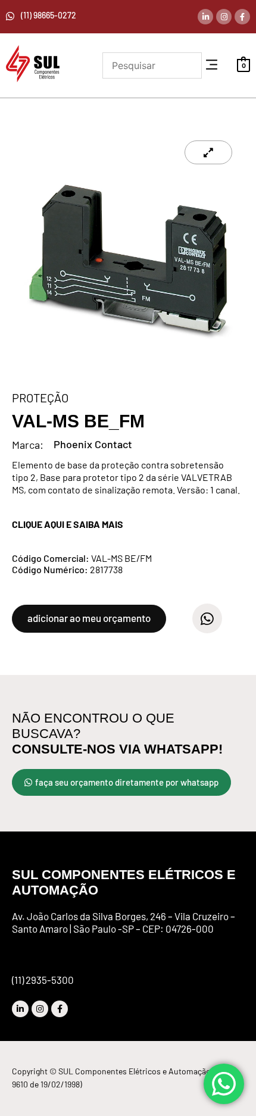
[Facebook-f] (242, 16)
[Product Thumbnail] (208, 152)
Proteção (40, 397)
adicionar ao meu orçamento (89, 618)
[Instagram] (224, 16)
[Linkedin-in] (205, 16)
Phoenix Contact (93, 444)
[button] (211, 65)
